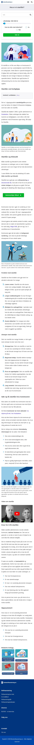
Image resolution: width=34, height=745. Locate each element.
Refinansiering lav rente (7, 694)
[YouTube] (12, 722)
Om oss (3, 732)
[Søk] (30, 15)
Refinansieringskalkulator (8, 702)
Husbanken (4, 114)
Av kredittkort (5, 696)
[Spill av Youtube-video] (17, 513)
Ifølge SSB (13, 226)
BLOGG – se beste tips (7, 711)
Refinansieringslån (6, 699)
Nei (20, 30)
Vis (18, 95)
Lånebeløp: (7, 21)
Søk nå (17, 35)
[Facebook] (3, 722)
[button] (28, 2)
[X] (8, 722)
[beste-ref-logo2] (6, 2)
